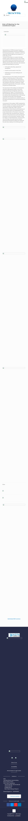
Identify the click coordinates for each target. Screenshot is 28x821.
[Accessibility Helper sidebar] (26, 2)
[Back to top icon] (14, 810)
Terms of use (14, 762)
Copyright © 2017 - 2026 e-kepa (14, 813)
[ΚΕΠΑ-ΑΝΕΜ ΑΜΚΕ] (14, 8)
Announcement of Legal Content (14, 770)
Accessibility (14, 766)
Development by (10, 815)
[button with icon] (8, 804)
